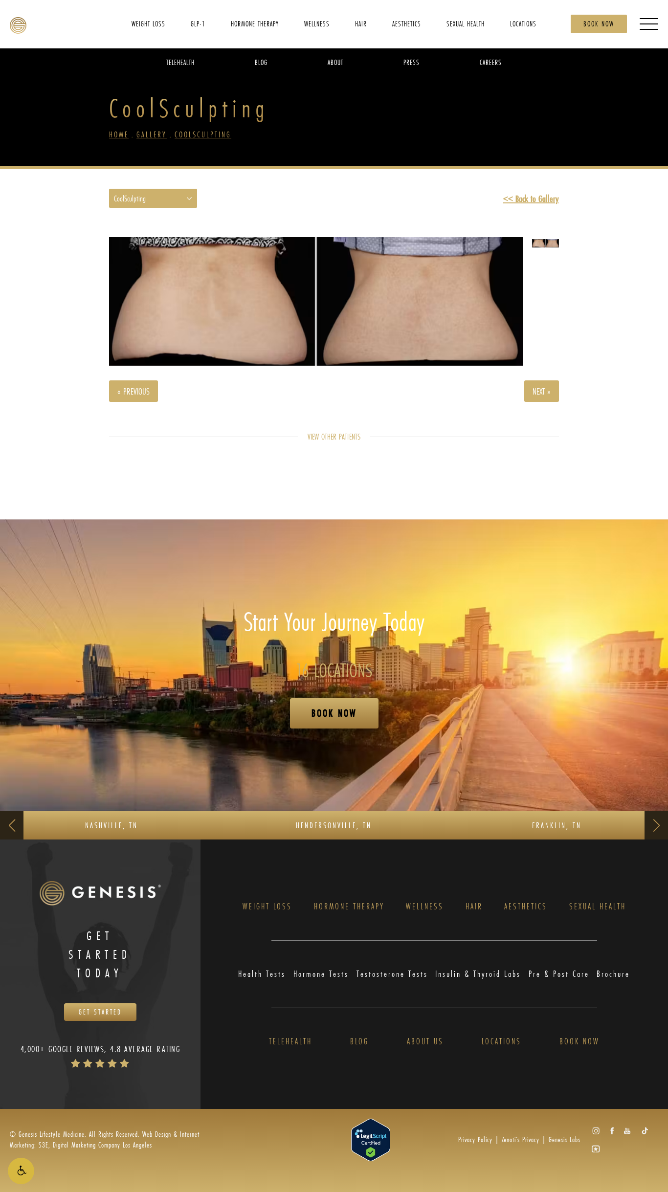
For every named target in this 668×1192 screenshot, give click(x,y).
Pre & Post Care (559, 974)
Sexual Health (597, 906)
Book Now (598, 24)
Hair (474, 906)
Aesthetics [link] (406, 23)
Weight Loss (267, 906)
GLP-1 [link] (198, 23)
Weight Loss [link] (148, 23)
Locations (501, 1041)
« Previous (133, 391)
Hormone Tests (321, 974)
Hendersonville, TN (334, 825)
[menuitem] (148, 23)
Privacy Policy (475, 1139)
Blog (359, 1041)
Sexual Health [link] (465, 23)
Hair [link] (361, 23)
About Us (425, 1041)
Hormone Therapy (349, 906)
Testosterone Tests (392, 974)
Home (119, 134)
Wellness (425, 906)
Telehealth (290, 1041)
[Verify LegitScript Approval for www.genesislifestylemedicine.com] (370, 1139)
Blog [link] (261, 62)
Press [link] (411, 62)
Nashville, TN (111, 825)
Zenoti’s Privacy (520, 1139)
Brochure (613, 974)
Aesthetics (525, 906)
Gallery (151, 134)
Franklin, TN (556, 825)
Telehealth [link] (180, 62)
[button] (21, 1171)
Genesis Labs (564, 1139)
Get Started (100, 1012)
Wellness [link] (317, 23)
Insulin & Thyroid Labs (478, 974)
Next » (542, 391)
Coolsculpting (203, 134)
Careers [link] (491, 62)
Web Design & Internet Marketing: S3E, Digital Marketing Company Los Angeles (105, 1139)
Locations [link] (523, 23)
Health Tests (262, 974)
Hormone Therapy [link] (255, 23)
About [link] (335, 62)
